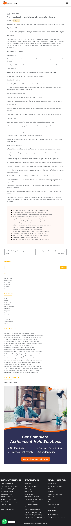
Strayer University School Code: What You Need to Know (20, 339)
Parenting (7, 308)
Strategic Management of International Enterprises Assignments (23, 368)
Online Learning (9, 306)
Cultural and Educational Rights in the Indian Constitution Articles (32, 225)
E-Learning (7, 302)
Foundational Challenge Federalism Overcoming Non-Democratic (31, 221)
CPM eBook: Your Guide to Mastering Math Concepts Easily (21, 372)
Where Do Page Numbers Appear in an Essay (18, 252)
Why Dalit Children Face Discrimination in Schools (27, 227)
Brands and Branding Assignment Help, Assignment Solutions (22, 362)
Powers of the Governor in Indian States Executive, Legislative (30, 210)
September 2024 (9, 278)
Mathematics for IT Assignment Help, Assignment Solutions (21, 370)
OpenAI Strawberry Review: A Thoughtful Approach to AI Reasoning (23, 335)
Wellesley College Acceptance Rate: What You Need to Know (21, 341)
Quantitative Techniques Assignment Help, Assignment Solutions (23, 366)
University (7, 323)
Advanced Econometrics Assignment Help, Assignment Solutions (23, 360)
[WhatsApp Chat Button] (4, 521)
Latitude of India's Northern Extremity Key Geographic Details (30, 212)
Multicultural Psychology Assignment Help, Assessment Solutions (23, 354)
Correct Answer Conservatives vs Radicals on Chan (27, 229)
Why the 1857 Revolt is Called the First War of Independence (30, 235)
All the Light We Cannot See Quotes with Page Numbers (51, 252)
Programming (8, 311)
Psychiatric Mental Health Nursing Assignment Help (19, 347)
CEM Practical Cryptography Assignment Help (17, 364)
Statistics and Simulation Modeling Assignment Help (19, 349)
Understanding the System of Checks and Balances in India (30, 217)
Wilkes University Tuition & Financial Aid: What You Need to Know (23, 343)
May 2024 (7, 286)
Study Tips (7, 317)
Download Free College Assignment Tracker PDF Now (19, 333)
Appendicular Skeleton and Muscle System (25, 237)
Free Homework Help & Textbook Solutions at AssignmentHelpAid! (23, 352)
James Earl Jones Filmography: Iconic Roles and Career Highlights (23, 337)
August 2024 (8, 280)
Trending (7, 319)
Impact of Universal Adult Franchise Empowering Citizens (29, 219)
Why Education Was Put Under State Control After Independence (31, 239)
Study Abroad (8, 315)
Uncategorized (8, 321)
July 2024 (7, 282)
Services (6, 313)
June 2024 (7, 284)
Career (6, 300)
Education (7, 304)
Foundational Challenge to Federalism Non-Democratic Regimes (31, 231)
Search (7, 262)
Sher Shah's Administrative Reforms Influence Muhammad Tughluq (32, 214)
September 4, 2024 (13, 13)
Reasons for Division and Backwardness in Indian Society (29, 233)
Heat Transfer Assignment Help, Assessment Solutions (20, 358)
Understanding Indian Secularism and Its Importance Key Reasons (32, 223)
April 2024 (7, 288)
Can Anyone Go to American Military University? (18, 345)
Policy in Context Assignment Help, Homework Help (19, 356)
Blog (5, 298)
